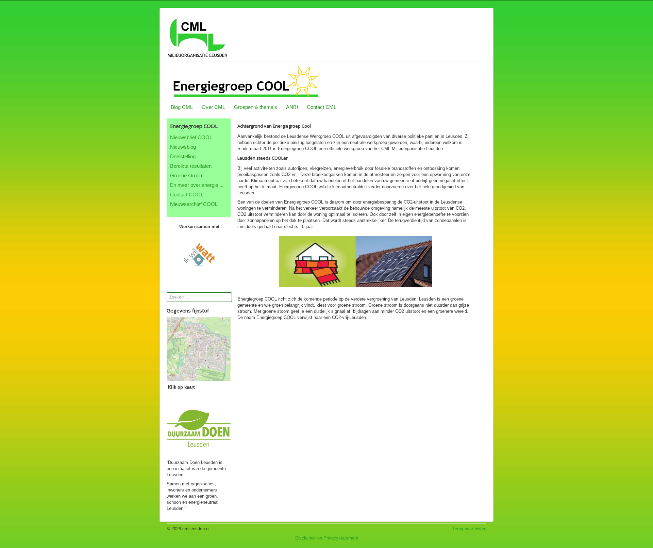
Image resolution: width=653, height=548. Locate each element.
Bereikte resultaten (191, 166)
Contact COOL (186, 194)
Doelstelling (183, 156)
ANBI (292, 107)
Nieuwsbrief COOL (191, 137)
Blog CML (182, 107)
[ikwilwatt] (199, 255)
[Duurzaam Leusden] (199, 427)
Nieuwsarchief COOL (194, 204)
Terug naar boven (469, 528)
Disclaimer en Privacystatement (326, 538)
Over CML (213, 107)
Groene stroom (187, 175)
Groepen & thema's (255, 107)
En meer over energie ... (196, 185)
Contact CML (321, 107)
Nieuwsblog (183, 147)
